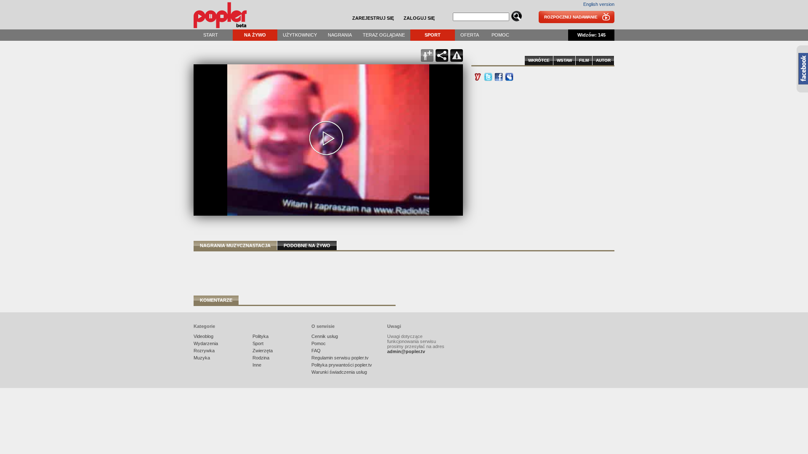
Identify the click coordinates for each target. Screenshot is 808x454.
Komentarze (216, 300)
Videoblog (203, 336)
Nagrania (340, 34)
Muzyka (202, 357)
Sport (433, 34)
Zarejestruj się (373, 18)
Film (584, 60)
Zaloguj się (419, 18)
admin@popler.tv (406, 351)
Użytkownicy (300, 34)
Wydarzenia (206, 343)
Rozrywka (204, 350)
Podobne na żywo (307, 245)
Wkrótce (539, 60)
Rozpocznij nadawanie (571, 17)
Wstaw (564, 60)
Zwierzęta (262, 350)
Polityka (260, 336)
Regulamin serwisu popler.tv (340, 357)
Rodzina (260, 357)
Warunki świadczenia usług (339, 372)
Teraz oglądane (384, 34)
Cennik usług (324, 336)
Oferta (469, 34)
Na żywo (255, 34)
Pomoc (500, 34)
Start (210, 34)
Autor (603, 60)
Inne (256, 364)
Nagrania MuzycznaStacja (235, 245)
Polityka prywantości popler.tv (341, 364)
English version (598, 4)
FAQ (316, 350)
